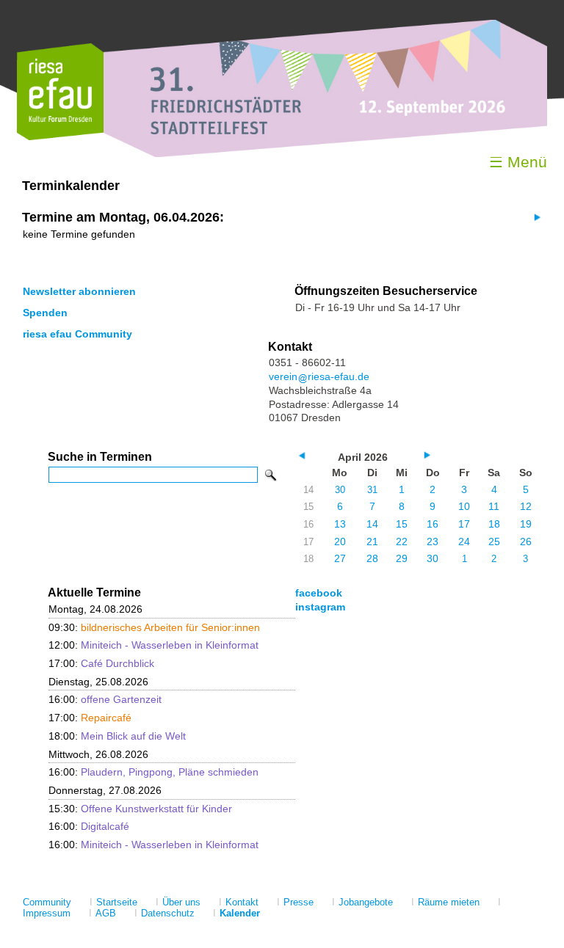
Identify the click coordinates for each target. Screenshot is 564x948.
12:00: (153, 645)
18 (494, 524)
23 (432, 541)
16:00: (105, 699)
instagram (320, 607)
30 (340, 489)
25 (494, 541)
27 (340, 558)
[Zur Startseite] (60, 136)
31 (372, 489)
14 (372, 524)
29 (402, 558)
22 (402, 541)
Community (47, 902)
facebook (318, 593)
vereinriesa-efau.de (319, 376)
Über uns (181, 902)
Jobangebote (366, 902)
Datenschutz (168, 913)
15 (402, 524)
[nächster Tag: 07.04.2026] (535, 216)
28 (372, 558)
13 (340, 524)
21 (372, 541)
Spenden (45, 312)
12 (526, 506)
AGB (105, 913)
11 (493, 506)
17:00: (101, 663)
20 (340, 541)
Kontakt (241, 902)
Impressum (46, 913)
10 (464, 506)
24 (464, 541)
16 (432, 524)
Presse (298, 902)
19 (526, 524)
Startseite (116, 902)
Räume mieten (449, 902)
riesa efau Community (77, 334)
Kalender (240, 913)
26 (526, 541)
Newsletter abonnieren (79, 291)
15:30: (140, 808)
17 (464, 524)
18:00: (117, 736)
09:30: (154, 627)
